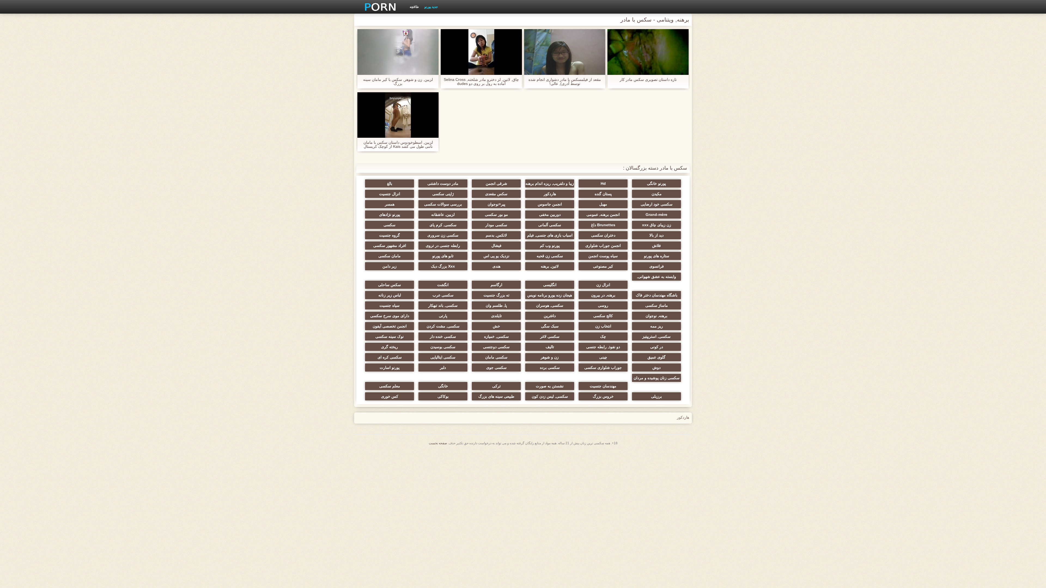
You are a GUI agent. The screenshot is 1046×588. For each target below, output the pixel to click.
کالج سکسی (603, 316)
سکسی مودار (496, 225)
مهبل (603, 204)
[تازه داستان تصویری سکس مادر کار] (648, 52)
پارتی (443, 316)
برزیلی (656, 396)
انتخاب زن (603, 326)
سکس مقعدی (496, 194)
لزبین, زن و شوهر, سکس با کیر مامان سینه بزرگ (398, 82)
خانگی (443, 386)
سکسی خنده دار (443, 336)
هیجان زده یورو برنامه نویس (549, 295)
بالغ (389, 183)
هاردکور (550, 194)
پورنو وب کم (550, 245)
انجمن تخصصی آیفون (390, 326)
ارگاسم (496, 285)
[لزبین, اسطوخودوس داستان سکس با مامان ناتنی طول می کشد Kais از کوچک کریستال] (398, 115)
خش (496, 326)
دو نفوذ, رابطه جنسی (603, 347)
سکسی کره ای (390, 357)
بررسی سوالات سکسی (443, 204)
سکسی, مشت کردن (443, 326)
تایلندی (496, 316)
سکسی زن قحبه (550, 256)
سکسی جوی (496, 367)
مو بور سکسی (496, 214)
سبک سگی (550, 326)
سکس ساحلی (389, 285)
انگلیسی (550, 285)
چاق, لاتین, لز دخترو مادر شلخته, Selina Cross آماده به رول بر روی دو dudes (481, 82)
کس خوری (389, 396)
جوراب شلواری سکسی (603, 367)
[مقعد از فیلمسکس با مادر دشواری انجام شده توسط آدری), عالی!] (564, 52)
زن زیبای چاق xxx (656, 225)
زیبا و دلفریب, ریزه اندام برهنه (549, 183)
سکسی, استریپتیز (656, 336)
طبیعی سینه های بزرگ (496, 396)
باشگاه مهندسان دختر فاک (656, 295)
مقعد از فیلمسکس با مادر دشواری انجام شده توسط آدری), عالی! (564, 82)
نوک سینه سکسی (389, 336)
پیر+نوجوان (496, 204)
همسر (389, 204)
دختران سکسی (603, 235)
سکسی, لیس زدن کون (550, 396)
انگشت (443, 285)
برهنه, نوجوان (656, 316)
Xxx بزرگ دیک (443, 266)
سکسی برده (550, 367)
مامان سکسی (389, 256)
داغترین (550, 316)
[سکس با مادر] (378, 7)
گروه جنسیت (389, 235)
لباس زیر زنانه (389, 295)
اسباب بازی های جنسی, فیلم (550, 235)
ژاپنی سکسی (443, 194)
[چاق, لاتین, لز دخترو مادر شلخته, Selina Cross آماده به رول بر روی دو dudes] (481, 52)
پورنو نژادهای (389, 214)
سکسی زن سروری (442, 235)
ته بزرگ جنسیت (496, 295)
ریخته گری (389, 347)
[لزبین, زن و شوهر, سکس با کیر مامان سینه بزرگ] (398, 52)
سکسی (390, 225)
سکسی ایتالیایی (442, 357)
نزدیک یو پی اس (496, 256)
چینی (603, 357)
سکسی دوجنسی (496, 347)
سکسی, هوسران (549, 305)
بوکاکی (443, 396)
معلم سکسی (389, 386)
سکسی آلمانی (549, 225)
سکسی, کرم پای (443, 225)
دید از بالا (656, 235)
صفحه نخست (438, 443)
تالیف (550, 347)
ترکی (496, 386)
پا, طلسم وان (496, 305)
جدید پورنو (431, 7)
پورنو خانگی (656, 183)
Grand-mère (656, 214)
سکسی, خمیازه (496, 336)
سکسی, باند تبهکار (443, 305)
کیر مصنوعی (603, 266)
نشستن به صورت (550, 386)
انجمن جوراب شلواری (603, 245)
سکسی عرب (443, 295)
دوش (656, 367)
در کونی (656, 347)
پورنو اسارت (390, 367)
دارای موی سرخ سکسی (389, 316)
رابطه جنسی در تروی (443, 245)
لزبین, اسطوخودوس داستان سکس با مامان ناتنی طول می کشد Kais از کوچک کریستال (398, 144)
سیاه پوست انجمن (603, 256)
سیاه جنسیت (389, 305)
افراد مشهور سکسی (389, 245)
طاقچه (414, 7)
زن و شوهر (550, 357)
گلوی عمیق (656, 357)
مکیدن (657, 194)
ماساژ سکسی (656, 305)
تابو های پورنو (443, 256)
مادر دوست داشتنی (442, 183)
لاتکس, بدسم (496, 235)
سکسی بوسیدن (442, 347)
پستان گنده (603, 194)
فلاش (656, 245)
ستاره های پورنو (656, 256)
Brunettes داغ (603, 225)
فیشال (496, 245)
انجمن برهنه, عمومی (603, 214)
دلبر (443, 367)
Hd (603, 183)
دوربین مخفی (550, 214)
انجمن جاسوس (550, 204)
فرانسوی (656, 266)
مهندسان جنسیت (603, 386)
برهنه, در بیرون (603, 295)
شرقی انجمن (496, 183)
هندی (496, 266)
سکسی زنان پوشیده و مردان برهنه (657, 379)
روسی (603, 305)
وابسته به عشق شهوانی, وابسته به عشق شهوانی (656, 277)
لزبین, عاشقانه (443, 214)
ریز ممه (656, 326)
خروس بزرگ (603, 396)
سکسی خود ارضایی (657, 204)
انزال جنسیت (389, 194)
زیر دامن (389, 266)
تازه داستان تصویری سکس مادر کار (648, 80)
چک (603, 336)
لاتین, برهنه (550, 266)
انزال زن (603, 285)
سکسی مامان (496, 357)
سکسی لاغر (550, 336)
